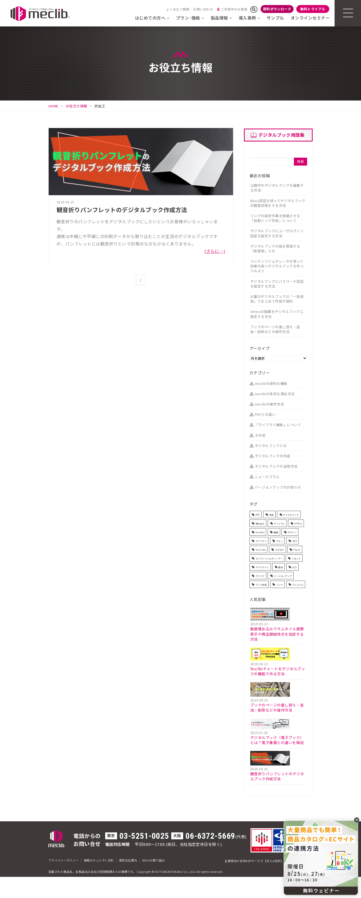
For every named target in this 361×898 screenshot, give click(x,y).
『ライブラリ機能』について (278, 424)
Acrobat (260, 532)
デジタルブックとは (271, 445)
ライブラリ (261, 541)
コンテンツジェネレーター (269, 558)
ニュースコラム (267, 476)
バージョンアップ (283, 576)
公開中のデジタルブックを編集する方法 (277, 188)
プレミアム (279, 523)
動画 (276, 532)
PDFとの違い (265, 414)
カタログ (279, 549)
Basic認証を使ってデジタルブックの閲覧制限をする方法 (278, 203)
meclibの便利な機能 (271, 383)
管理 (280, 567)
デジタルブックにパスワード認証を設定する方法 (277, 284)
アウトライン (262, 567)
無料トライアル (312, 8)
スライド (260, 576)
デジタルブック (291, 514)
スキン (279, 541)
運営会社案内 (128, 860)
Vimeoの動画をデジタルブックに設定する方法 (276, 314)
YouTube (261, 549)
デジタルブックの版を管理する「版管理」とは (275, 248)
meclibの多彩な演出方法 (275, 393)
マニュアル (297, 584)
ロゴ (294, 567)
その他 (260, 435)
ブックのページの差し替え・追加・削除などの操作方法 (275, 329)
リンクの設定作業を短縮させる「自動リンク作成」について (275, 218)
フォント (296, 558)
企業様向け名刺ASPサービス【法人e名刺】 (254, 861)
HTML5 (298, 523)
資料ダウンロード (277, 8)
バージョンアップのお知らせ (278, 487)
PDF (258, 514)
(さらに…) (214, 251)
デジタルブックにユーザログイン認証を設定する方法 (277, 233)
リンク (279, 584)
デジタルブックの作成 (272, 455)
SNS (294, 541)
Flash (296, 549)
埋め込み (260, 523)
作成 (271, 514)
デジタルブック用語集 (281, 134)
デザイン (292, 532)
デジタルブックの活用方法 (276, 466)
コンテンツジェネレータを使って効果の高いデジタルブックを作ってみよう (277, 266)
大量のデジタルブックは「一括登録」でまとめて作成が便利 (277, 299)
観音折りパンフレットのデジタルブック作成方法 (122, 209)
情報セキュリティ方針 (99, 860)
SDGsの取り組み (153, 860)
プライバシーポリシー (63, 860)
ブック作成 (261, 584)
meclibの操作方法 (269, 404)
